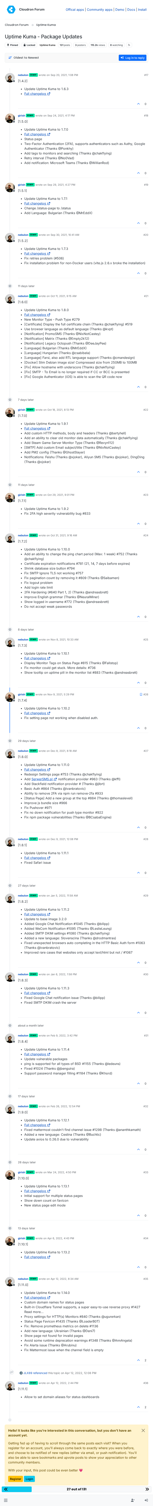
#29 (145, 895)
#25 (145, 639)
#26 (145, 694)
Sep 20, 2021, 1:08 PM (64, 75)
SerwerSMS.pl (42, 779)
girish (21, 115)
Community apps (99, 10)
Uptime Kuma (47, 45)
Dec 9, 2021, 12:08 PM (64, 839)
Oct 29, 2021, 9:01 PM (60, 494)
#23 (145, 494)
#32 (145, 1106)
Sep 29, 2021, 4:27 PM (61, 184)
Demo (119, 10)
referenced (40, 1373)
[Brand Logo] (11, 9)
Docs (131, 10)
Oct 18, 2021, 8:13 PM (60, 409)
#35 (145, 1278)
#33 (145, 1172)
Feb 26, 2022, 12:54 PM (65, 1106)
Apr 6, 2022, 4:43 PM (60, 1238)
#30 (145, 974)
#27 (146, 750)
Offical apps (75, 10)
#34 (145, 1238)
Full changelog (35, 94)
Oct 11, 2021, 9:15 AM (63, 296)
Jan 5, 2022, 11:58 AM (64, 895)
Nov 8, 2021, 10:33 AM (64, 639)
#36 (145, 1383)
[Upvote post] (138, 104)
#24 (145, 535)
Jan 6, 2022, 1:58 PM (64, 974)
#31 (146, 1035)
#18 (146, 115)
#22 (145, 409)
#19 (146, 184)
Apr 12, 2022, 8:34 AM (64, 1278)
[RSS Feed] (129, 45)
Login (29, 1479)
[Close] (143, 1430)
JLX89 (28, 1373)
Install (142, 10)
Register (15, 1479)
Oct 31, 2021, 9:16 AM (64, 535)
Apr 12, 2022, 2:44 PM (64, 1383)
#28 (145, 839)
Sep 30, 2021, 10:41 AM (65, 234)
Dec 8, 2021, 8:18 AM (64, 750)
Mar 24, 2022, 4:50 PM (61, 1172)
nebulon (23, 75)
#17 (146, 75)
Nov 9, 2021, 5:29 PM (60, 694)
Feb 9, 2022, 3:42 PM (64, 1035)
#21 (146, 296)
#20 (145, 234)
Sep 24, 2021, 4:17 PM (61, 115)
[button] (6, 1500)
